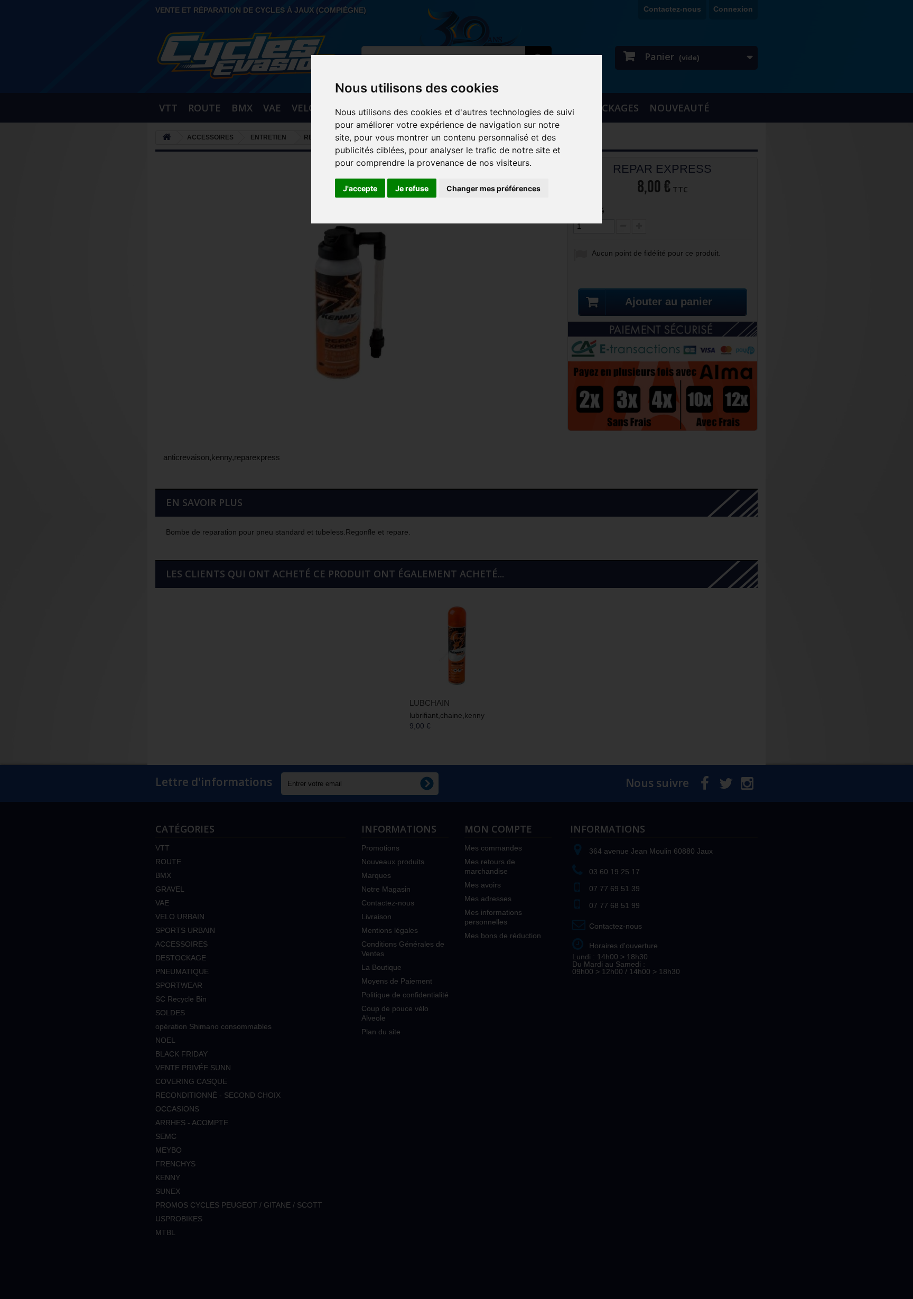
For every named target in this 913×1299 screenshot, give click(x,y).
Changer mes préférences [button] (493, 188)
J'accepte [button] (360, 188)
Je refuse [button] (411, 188)
